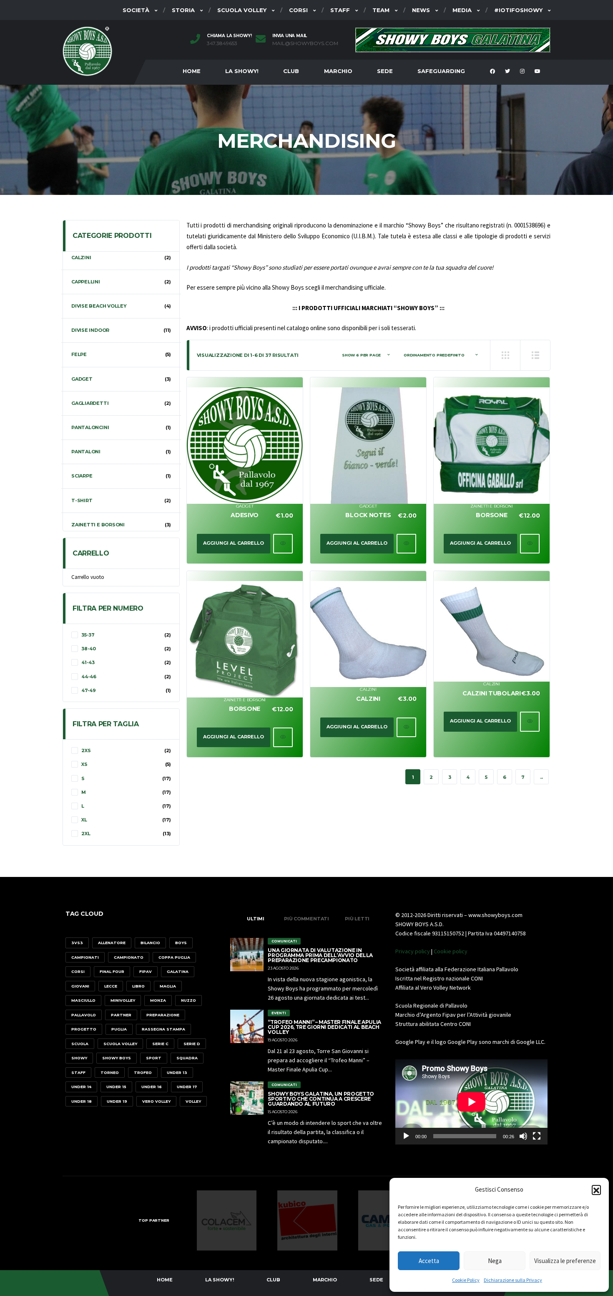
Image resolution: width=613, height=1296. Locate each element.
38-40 (88, 649)
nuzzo (188, 1000)
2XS (85, 750)
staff (78, 1072)
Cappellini (85, 282)
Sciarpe (81, 476)
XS (84, 764)
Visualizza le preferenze (565, 1261)
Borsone (491, 515)
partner (121, 1015)
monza (158, 1000)
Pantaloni (85, 452)
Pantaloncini (90, 427)
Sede (385, 71)
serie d (191, 1043)
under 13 (177, 1072)
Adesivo (245, 515)
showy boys (116, 1058)
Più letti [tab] (357, 919)
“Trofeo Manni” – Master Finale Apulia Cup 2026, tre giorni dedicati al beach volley (324, 1027)
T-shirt (81, 500)
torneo (109, 1072)
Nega (495, 1261)
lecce (110, 986)
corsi (78, 971)
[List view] (535, 355)
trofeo (143, 1072)
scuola (79, 1043)
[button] (596, 1189)
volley (193, 1101)
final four (112, 971)
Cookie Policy (466, 1280)
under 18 (81, 1101)
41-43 (88, 662)
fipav (145, 971)
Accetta (429, 1261)
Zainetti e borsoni (491, 506)
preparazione (162, 1015)
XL (84, 820)
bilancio (150, 942)
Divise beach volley (99, 306)
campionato (128, 957)
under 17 (187, 1086)
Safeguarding (441, 71)
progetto (83, 1029)
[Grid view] (505, 355)
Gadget (245, 506)
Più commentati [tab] (306, 919)
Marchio (338, 71)
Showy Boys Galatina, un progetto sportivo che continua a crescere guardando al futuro (321, 1099)
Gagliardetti (89, 403)
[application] (471, 1101)
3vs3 (77, 942)
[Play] (406, 1136)
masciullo (83, 1000)
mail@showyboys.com (305, 43)
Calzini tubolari (491, 693)
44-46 (88, 677)
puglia (119, 1029)
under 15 (116, 1086)
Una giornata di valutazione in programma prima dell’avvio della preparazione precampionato (320, 955)
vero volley (156, 1101)
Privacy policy (412, 951)
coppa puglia (174, 957)
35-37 (88, 635)
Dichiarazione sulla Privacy (513, 1280)
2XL (85, 833)
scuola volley (120, 1043)
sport (153, 1058)
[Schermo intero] (537, 1136)
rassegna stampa (163, 1029)
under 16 (151, 1086)
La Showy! (242, 71)
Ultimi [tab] (255, 919)
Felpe (79, 354)
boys (181, 942)
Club (291, 71)
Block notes (368, 515)
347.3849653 (222, 43)
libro (138, 986)
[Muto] (523, 1136)
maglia (168, 986)
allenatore (112, 942)
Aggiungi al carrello (233, 543)
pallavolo (83, 1015)
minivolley (123, 1000)
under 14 (81, 1086)
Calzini (368, 689)
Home (192, 71)
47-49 (88, 690)
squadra (187, 1058)
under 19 (117, 1101)
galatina (177, 971)
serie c (160, 1043)
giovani (80, 986)
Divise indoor (90, 330)
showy (79, 1058)
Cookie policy (450, 951)
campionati (85, 957)
